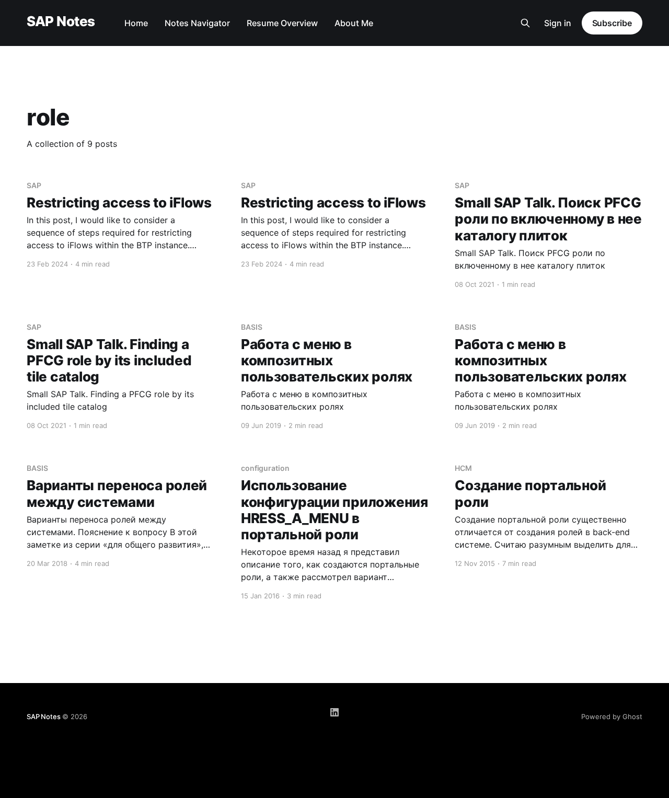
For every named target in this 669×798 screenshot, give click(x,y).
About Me (353, 23)
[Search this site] (525, 23)
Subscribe (612, 23)
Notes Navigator (197, 23)
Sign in (557, 23)
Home (136, 23)
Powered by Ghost (611, 716)
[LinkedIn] (334, 712)
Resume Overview (282, 23)
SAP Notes (61, 21)
